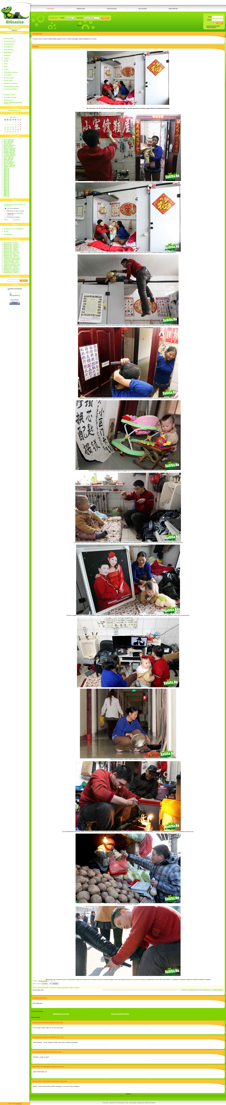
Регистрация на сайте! (213, 26)
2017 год (6, 177)
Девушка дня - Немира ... (12, 247)
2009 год (6, 189)
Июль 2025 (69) (8, 158)
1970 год (6, 196)
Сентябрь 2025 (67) (10, 155)
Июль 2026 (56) (8, 141)
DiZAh (45, 1052)
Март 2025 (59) (8, 163)
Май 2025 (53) (8, 161)
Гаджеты (7, 58)
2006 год (6, 193)
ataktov (46, 1037)
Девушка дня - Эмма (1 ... (12, 272)
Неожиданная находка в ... (12, 271)
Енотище (46, 1066)
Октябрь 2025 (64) (9, 154)
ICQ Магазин (8, 234)
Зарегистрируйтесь (63, 987)
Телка (126, 1102)
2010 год (6, 187)
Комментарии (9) (218, 989)
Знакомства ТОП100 (10, 89)
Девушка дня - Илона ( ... (12, 251)
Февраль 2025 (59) (9, 165)
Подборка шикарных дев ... (12, 258)
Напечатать (206, 989)
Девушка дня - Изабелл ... (12, 255)
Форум (6, 61)
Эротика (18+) (8, 80)
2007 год (6, 192)
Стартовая (105, 1102)
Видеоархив (8, 52)
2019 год (6, 175)
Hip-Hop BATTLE (9, 44)
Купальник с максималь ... (12, 259)
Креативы (7, 55)
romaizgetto (48, 1081)
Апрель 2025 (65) (9, 162)
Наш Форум (132, 1102)
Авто (5, 66)
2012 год (6, 185)
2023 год (6, 169)
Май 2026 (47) (8, 144)
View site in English (10, 97)
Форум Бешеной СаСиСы (120, 1014)
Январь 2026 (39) (9, 149)
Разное (6, 69)
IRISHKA (191, 989)
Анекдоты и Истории (11, 83)
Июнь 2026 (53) (8, 142)
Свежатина (112, 1102)
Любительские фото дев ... (12, 265)
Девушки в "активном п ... (12, 269)
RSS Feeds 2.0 (8, 100)
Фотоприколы (8, 47)
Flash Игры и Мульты (11, 72)
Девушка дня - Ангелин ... (12, 244)
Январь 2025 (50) (9, 166)
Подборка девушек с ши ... (12, 264)
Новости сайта (8, 38)
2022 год (6, 170)
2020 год (6, 173)
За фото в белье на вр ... (12, 262)
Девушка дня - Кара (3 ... (11, 248)
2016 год (6, 179)
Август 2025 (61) (9, 156)
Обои (6, 63)
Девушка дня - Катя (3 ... (11, 242)
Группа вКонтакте (10, 41)
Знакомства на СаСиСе (61, 1014)
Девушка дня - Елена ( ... (11, 254)
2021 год (6, 172)
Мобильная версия (150, 1102)
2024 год (6, 168)
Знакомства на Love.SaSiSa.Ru (14, 229)
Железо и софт (9, 78)
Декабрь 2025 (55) (9, 151)
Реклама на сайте (9, 94)
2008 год (6, 190)
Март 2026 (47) (8, 146)
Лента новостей (37, 1003)
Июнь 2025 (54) (8, 159)
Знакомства (8, 75)
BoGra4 (46, 1022)
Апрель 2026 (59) (9, 145)
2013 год (6, 183)
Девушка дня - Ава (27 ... (11, 245)
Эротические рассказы (11, 86)
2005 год (6, 194)
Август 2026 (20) (9, 139)
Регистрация (120, 1102)
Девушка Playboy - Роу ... (12, 261)
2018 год (6, 176)
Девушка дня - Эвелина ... (12, 257)
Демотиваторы (9, 49)
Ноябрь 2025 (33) (9, 152)
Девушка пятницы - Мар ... (12, 252)
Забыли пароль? (211, 27)
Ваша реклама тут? (15, 29)
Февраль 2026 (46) (9, 148)
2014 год (6, 182)
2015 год (6, 180)
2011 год (6, 186)
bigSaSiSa (19, 1103)
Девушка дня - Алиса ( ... (11, 266)
